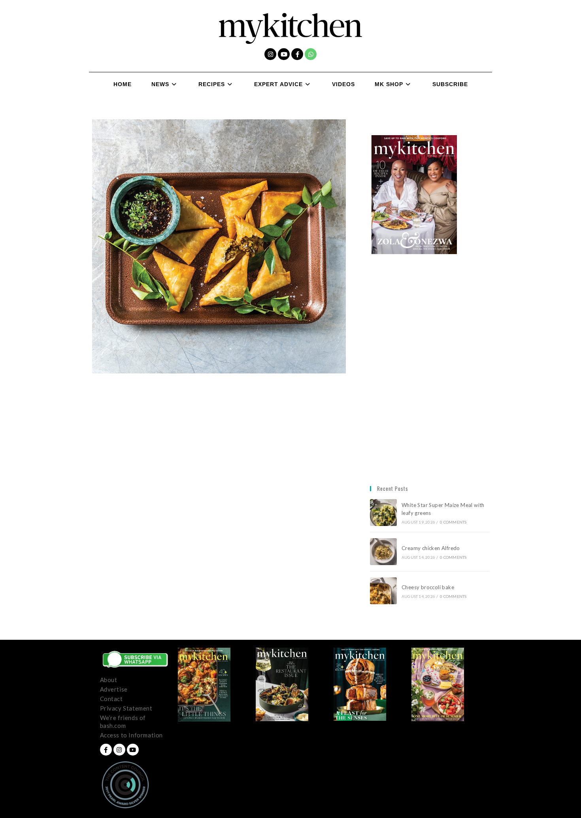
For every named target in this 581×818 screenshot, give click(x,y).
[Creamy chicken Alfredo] (383, 551)
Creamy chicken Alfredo (431, 548)
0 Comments (453, 522)
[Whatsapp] (311, 54)
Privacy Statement (126, 708)
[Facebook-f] (297, 54)
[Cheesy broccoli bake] (383, 590)
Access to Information (131, 735)
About (108, 679)
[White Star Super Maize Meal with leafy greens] (383, 512)
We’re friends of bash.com (123, 721)
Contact (111, 698)
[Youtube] (284, 54)
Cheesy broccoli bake (429, 587)
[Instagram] (270, 54)
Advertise (114, 689)
